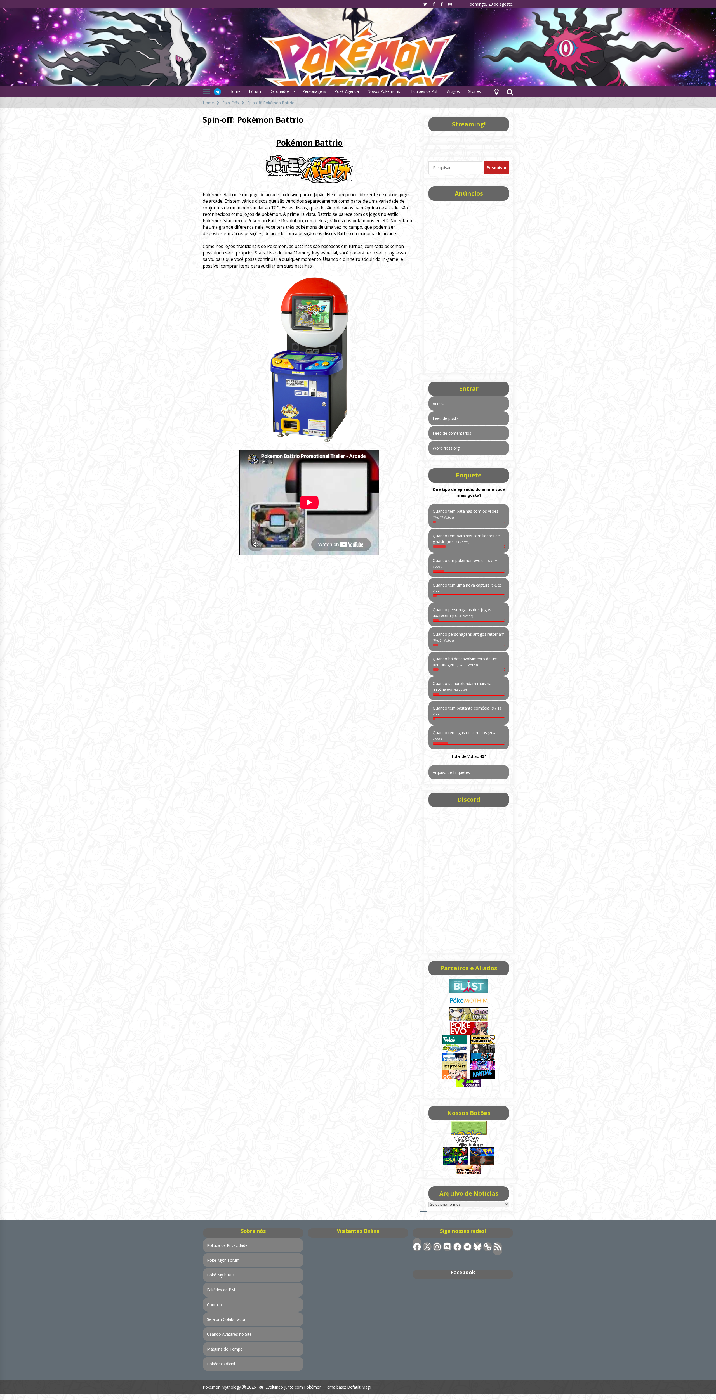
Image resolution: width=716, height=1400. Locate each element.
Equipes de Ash (425, 91)
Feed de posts (445, 418)
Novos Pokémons (384, 91)
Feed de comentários (452, 433)
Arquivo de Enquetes (451, 772)
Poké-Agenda (347, 91)
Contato (214, 1304)
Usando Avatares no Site (229, 1334)
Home (235, 91)
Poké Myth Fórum (223, 1260)
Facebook (463, 1272)
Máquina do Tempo (225, 1349)
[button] (496, 91)
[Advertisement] (468, 285)
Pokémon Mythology (222, 1387)
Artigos (453, 91)
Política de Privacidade (227, 1245)
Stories (474, 91)
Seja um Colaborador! (226, 1319)
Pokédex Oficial (221, 1363)
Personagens (314, 91)
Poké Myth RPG (221, 1275)
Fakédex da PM (221, 1289)
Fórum (255, 91)
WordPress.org (446, 448)
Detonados (279, 91)
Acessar (440, 403)
